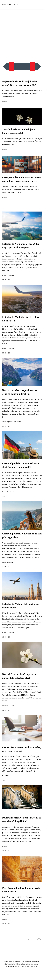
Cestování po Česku (8, 706)
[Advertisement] (22, 32)
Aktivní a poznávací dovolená (11, 421)
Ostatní (4, 101)
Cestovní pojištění (8, 492)
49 (29, 939)
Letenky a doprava (8, 275)
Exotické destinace (8, 776)
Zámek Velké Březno (10, 4)
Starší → (39, 939)
